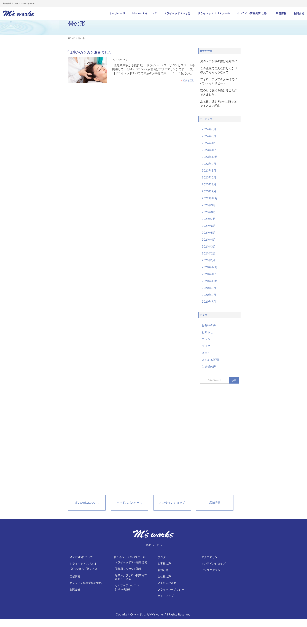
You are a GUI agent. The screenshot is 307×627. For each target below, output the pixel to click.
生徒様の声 (209, 366)
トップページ (117, 13)
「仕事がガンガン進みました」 (90, 52)
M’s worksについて (144, 13)
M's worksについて (86, 502)
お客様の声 (209, 325)
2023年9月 (209, 163)
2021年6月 (209, 225)
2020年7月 (209, 301)
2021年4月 (209, 239)
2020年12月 (209, 267)
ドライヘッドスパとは (177, 13)
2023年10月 (209, 157)
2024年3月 (209, 136)
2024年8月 (209, 129)
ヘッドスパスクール (129, 502)
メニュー (207, 353)
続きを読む (188, 80)
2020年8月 (209, 295)
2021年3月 (209, 246)
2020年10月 (209, 281)
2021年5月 (209, 232)
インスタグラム (210, 570)
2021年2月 (209, 253)
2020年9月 (209, 288)
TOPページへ (154, 545)
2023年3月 (209, 184)
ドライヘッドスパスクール (214, 13)
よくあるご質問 (167, 583)
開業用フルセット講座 (128, 568)
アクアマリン (209, 557)
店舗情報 (281, 13)
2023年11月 (209, 150)
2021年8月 (209, 212)
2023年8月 (209, 170)
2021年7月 (209, 219)
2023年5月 (209, 177)
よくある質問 (210, 360)
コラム (206, 339)
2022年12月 (209, 198)
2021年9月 (209, 205)
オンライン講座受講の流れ (253, 13)
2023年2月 (209, 191)
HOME (71, 38)
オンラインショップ (172, 502)
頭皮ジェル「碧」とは (84, 568)
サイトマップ (166, 596)
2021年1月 (208, 260)
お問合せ (299, 13)
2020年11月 (209, 274)
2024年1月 (209, 143)
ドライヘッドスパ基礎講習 (131, 562)
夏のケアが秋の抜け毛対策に (218, 61)
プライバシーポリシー (171, 589)
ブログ (206, 346)
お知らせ (207, 332)
